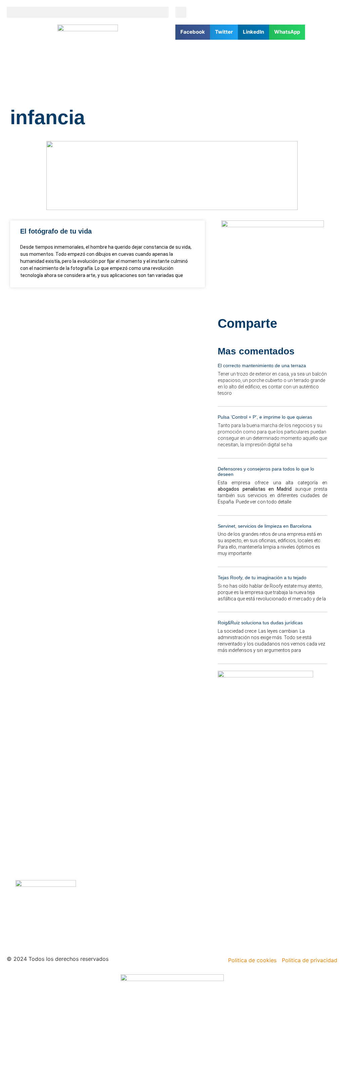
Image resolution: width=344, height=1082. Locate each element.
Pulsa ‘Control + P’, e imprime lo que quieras (265, 417)
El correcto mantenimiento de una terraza (262, 365)
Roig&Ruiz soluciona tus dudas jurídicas (260, 622)
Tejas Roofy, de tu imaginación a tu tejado (262, 577)
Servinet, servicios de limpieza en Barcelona (264, 526)
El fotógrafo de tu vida (56, 231)
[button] (88, 12)
